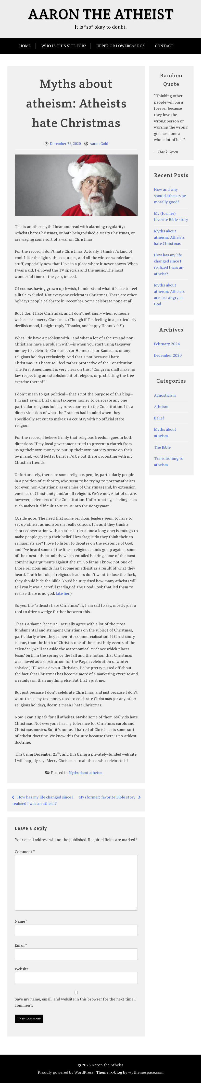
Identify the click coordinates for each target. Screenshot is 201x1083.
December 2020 (168, 355)
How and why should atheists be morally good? (170, 195)
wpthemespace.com (145, 1072)
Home (25, 45)
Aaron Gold (99, 143)
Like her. (63, 593)
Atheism (161, 406)
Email (21, 945)
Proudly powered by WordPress (65, 1072)
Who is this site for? (63, 45)
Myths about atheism (85, 772)
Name (21, 921)
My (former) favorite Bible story (107, 797)
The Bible (162, 447)
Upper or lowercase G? (120, 45)
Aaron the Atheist (100, 14)
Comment (25, 851)
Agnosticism (165, 395)
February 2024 (167, 343)
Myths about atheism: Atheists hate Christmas (169, 237)
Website (22, 969)
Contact (164, 45)
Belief (159, 418)
